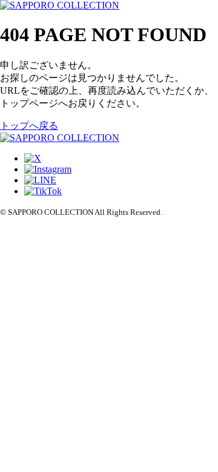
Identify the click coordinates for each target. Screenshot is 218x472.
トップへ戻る (29, 125)
